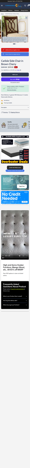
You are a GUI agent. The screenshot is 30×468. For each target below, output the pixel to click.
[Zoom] (26, 18)
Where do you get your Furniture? (11, 305)
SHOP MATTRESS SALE (15, 167)
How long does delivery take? (10, 300)
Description (4, 107)
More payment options (15, 82)
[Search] (25, 5)
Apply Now (22, 186)
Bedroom (10, 10)
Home (2, 13)
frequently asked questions (17, 289)
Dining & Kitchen (24, 10)
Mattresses (16, 10)
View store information (11, 89)
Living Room (3, 10)
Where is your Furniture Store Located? (12, 296)
